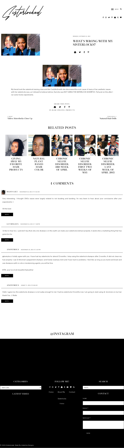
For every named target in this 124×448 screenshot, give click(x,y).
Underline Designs (27, 445)
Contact (72, 392)
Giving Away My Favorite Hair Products (16, 164)
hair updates (58, 110)
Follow (62, 404)
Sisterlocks (62, 399)
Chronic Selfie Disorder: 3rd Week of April (62, 164)
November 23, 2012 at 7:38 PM (30, 224)
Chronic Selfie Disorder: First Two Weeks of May (85, 165)
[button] (114, 9)
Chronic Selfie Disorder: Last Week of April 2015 (108, 165)
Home (51, 392)
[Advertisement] (62, 357)
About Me (61, 392)
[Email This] (75, 52)
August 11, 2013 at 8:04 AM (29, 285)
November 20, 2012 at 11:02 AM (30, 192)
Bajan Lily (12, 192)
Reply (7, 214)
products (70, 110)
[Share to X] (80, 52)
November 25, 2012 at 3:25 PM (31, 249)
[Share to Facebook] (84, 52)
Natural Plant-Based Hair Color (39, 164)
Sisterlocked (10, 445)
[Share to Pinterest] (88, 52)
